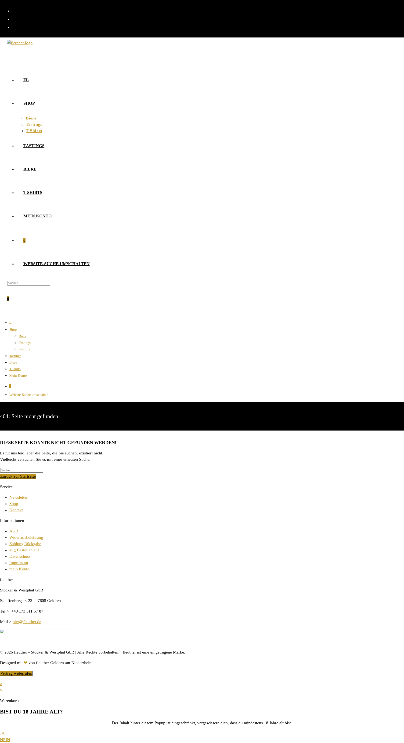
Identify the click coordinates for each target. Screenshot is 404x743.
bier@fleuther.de (27, 621)
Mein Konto (18, 375)
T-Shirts (24, 349)
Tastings (25, 343)
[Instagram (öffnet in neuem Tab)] (14, 19)
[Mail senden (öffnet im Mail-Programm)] (14, 27)
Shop (13, 329)
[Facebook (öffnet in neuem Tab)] (14, 10)
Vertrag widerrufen (16, 673)
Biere (22, 336)
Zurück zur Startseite (18, 476)
